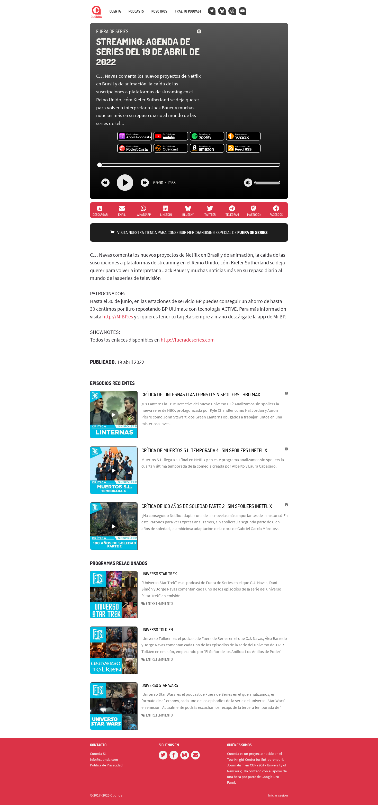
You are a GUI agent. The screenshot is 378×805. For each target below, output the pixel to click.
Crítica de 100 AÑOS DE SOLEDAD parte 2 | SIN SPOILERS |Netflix (206, 506)
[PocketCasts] (134, 148)
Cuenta (115, 11)
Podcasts (136, 11)
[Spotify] (207, 136)
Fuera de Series (112, 31)
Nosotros (159, 11)
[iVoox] (243, 136)
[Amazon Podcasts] (207, 148)
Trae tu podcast (188, 11)
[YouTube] (242, 11)
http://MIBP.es (117, 316)
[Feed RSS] (243, 148)
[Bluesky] (222, 11)
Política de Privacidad (106, 765)
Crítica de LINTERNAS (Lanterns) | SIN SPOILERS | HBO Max (200, 394)
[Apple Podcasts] (134, 136)
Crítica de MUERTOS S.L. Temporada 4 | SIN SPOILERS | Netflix (204, 450)
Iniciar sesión (278, 795)
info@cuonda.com (104, 759)
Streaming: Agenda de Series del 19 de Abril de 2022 (148, 51)
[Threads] (232, 11)
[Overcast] (171, 148)
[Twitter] (211, 11)
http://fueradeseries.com (188, 339)
